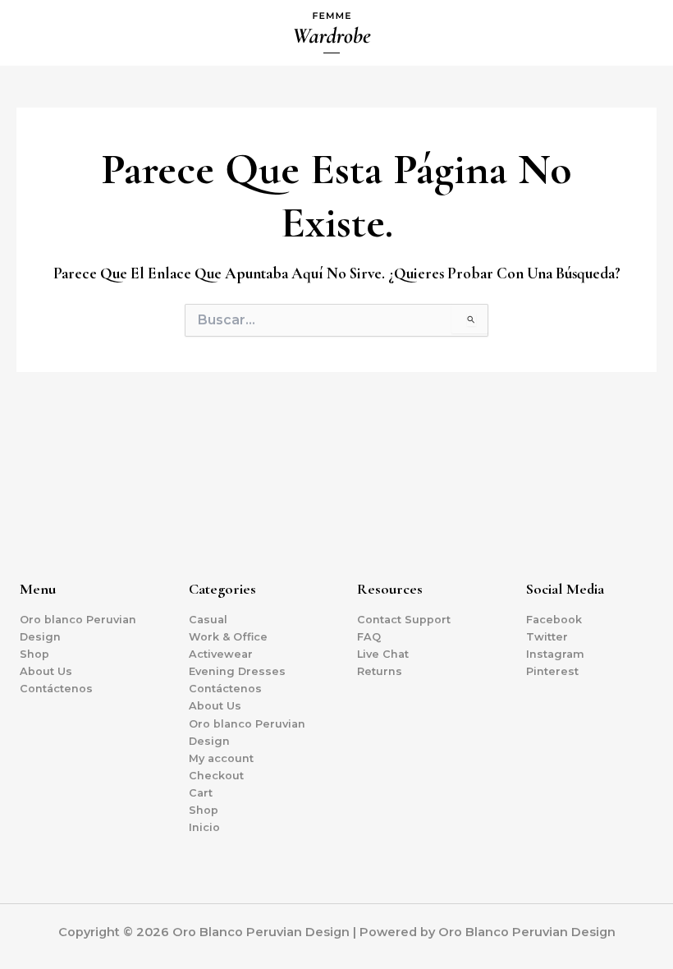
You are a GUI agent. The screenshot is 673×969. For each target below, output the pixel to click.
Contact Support (404, 619)
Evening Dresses (237, 671)
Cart (201, 793)
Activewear (221, 654)
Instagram (555, 654)
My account (221, 758)
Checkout (216, 775)
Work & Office (228, 637)
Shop (34, 654)
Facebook (554, 619)
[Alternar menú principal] (640, 32)
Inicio (204, 827)
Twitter (547, 637)
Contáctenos (56, 688)
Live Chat (383, 654)
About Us (46, 671)
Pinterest (552, 671)
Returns (379, 671)
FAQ (369, 637)
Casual (208, 619)
